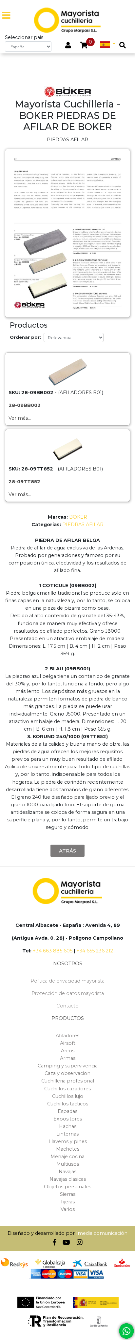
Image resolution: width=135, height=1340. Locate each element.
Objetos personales (67, 1187)
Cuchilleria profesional (67, 1081)
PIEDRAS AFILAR (83, 524)
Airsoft (67, 1043)
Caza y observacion (67, 1073)
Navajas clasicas (67, 1179)
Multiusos (67, 1164)
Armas (67, 1058)
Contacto (67, 1006)
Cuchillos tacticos (67, 1104)
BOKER (78, 517)
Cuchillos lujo (67, 1096)
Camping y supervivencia (68, 1066)
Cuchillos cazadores (67, 1089)
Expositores (67, 1119)
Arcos (67, 1051)
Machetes (67, 1149)
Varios (68, 1209)
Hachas (67, 1126)
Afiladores (67, 1036)
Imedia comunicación (101, 1233)
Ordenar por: (25, 337)
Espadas (67, 1111)
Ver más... (20, 418)
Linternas (67, 1134)
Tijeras (67, 1202)
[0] (84, 46)
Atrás (67, 851)
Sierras (67, 1194)
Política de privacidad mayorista (67, 981)
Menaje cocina (67, 1156)
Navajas (67, 1172)
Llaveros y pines (67, 1141)
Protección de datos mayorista (67, 993)
